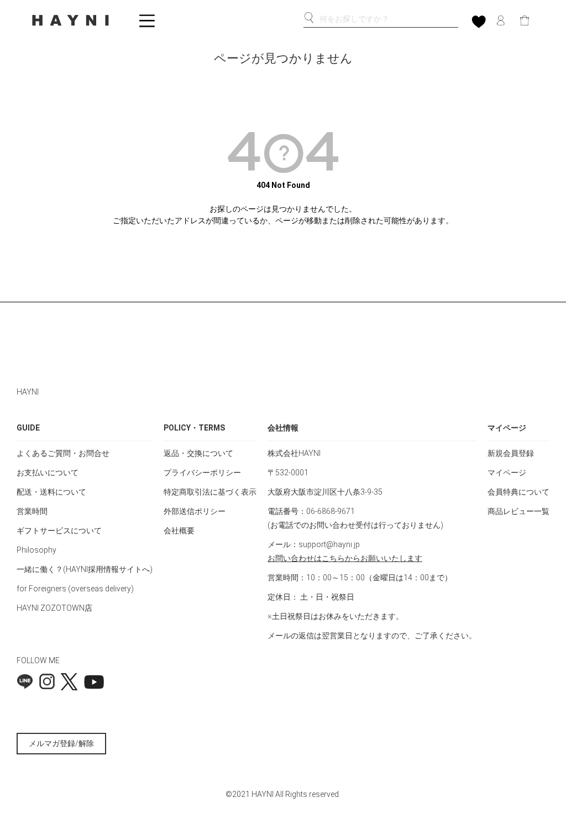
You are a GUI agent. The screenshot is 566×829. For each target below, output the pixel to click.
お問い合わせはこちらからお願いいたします (345, 558)
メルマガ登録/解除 (61, 743)
